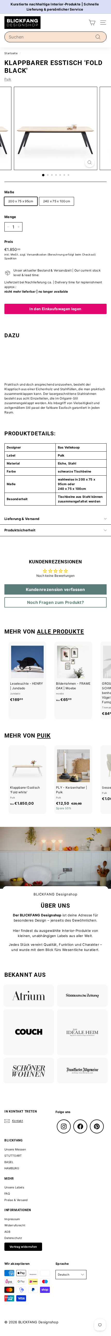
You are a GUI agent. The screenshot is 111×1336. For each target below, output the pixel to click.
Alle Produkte (60, 631)
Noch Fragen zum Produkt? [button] (55, 602)
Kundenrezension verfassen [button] (55, 589)
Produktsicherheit (20, 530)
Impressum (12, 1219)
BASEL (9, 1162)
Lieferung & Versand (21, 519)
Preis (8, 241)
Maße (9, 192)
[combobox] (55, 36)
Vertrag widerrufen (23, 1247)
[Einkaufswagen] (92, 22)
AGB (7, 1232)
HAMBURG (11, 1168)
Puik (7, 79)
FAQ (7, 1193)
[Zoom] (89, 162)
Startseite (11, 53)
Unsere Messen (15, 1149)
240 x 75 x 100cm (56, 201)
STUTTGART (13, 1155)
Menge (10, 217)
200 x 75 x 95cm (20, 201)
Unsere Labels (14, 1187)
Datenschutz (13, 1238)
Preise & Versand (16, 1200)
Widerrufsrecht (14, 1225)
